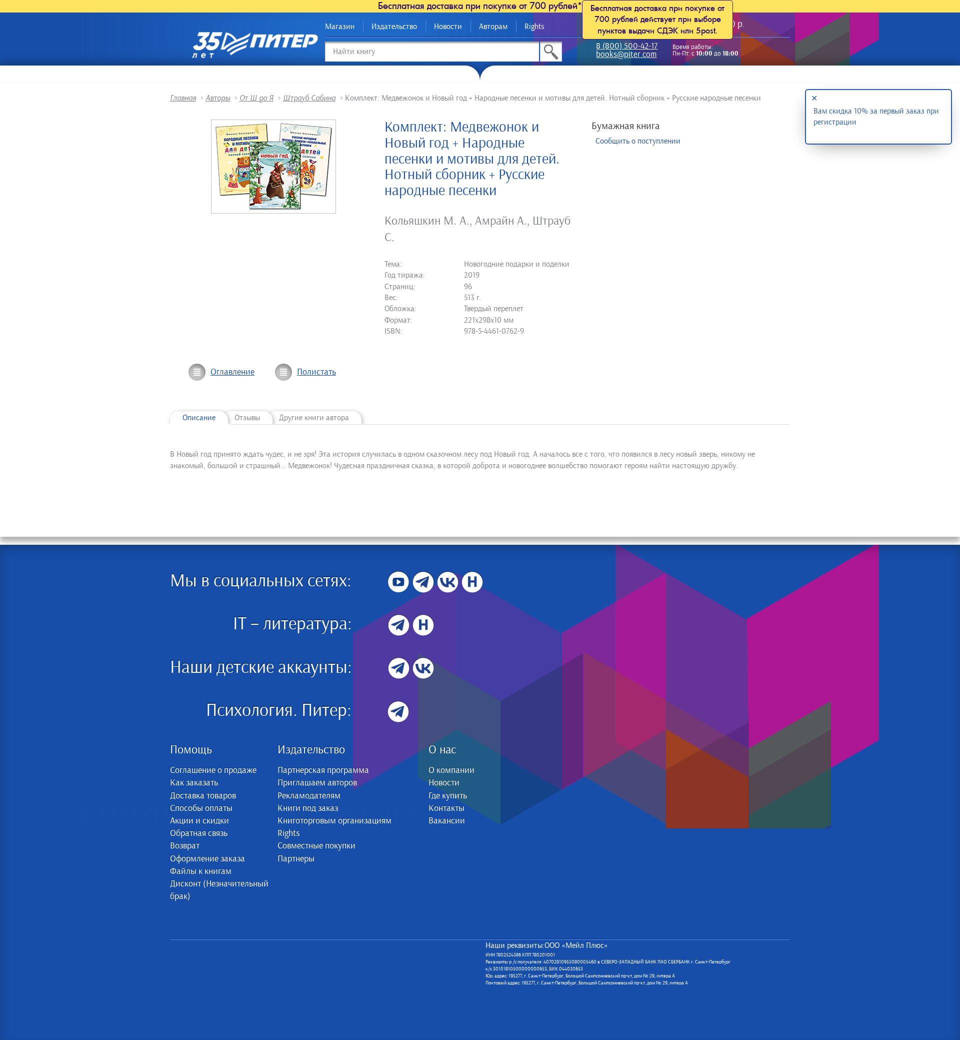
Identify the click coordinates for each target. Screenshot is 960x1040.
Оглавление (232, 372)
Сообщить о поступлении (638, 141)
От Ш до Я (257, 98)
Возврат (185, 846)
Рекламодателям (309, 796)
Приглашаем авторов (317, 783)
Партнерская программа (323, 770)
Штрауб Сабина (309, 98)
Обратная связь (199, 833)
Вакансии (446, 821)
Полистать (316, 372)
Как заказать (194, 783)
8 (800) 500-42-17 (627, 47)
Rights (534, 26)
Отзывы (247, 417)
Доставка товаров (203, 796)
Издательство (394, 26)
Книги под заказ (308, 808)
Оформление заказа (207, 859)
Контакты (446, 808)
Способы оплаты (201, 808)
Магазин (339, 26)
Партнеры (296, 859)
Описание (199, 417)
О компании (451, 770)
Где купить (447, 796)
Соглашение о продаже (213, 770)
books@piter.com (626, 55)
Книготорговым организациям (335, 821)
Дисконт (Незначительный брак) (219, 890)
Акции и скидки (199, 821)
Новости (448, 26)
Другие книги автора (314, 417)
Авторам (493, 26)
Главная (183, 98)
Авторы (218, 98)
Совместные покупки (317, 846)
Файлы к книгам (201, 871)
